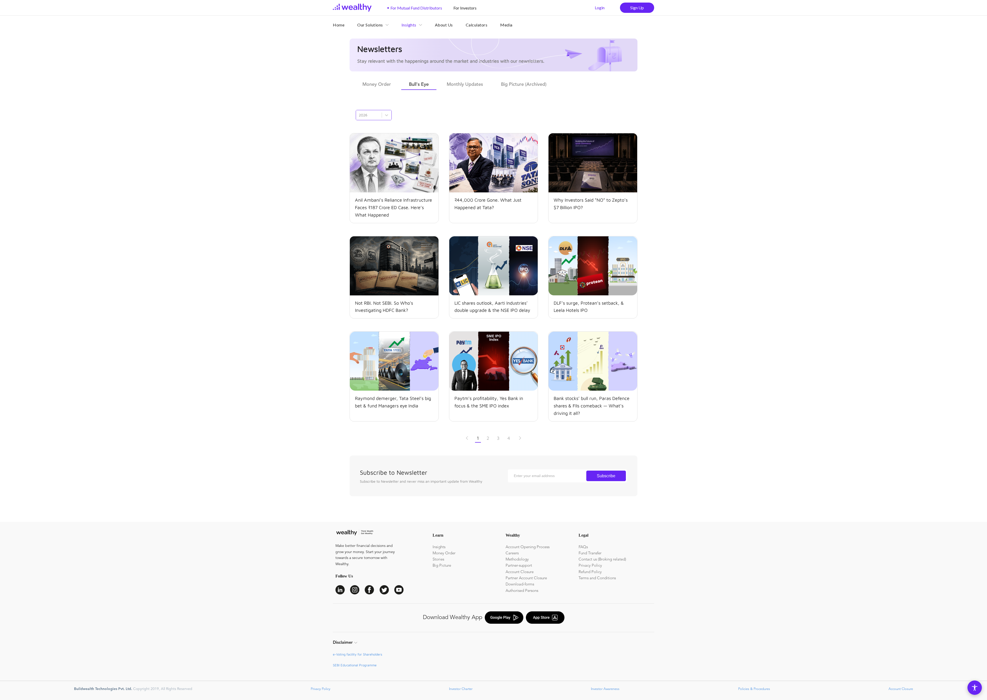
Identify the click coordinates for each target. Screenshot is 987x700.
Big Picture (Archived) (523, 84)
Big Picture (442, 566)
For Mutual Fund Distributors (414, 7)
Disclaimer (343, 643)
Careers (512, 553)
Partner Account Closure (526, 578)
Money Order (376, 84)
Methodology (517, 560)
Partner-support (519, 566)
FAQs (583, 547)
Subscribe (606, 476)
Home (338, 24)
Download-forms (520, 584)
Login (600, 7)
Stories (438, 560)
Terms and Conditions (597, 578)
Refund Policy (590, 572)
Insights (439, 547)
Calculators (477, 24)
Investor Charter (460, 689)
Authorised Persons (522, 591)
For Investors (463, 7)
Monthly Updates (465, 84)
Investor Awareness (604, 689)
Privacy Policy (590, 566)
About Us (444, 24)
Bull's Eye (419, 84)
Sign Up (637, 7)
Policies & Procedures (753, 689)
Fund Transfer (590, 553)
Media (506, 24)
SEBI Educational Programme (355, 665)
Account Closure (520, 572)
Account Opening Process (528, 547)
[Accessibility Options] (974, 687)
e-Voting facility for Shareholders (357, 654)
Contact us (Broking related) (602, 560)
